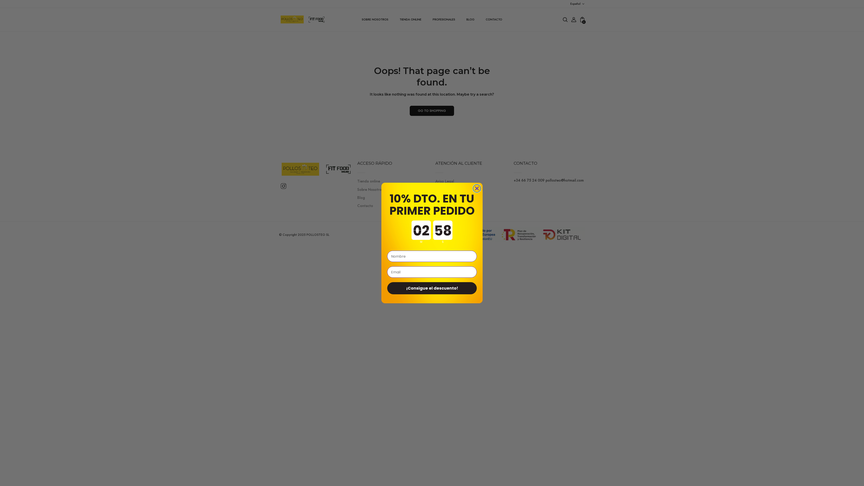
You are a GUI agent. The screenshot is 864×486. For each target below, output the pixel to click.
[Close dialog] (477, 188)
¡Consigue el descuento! (432, 288)
